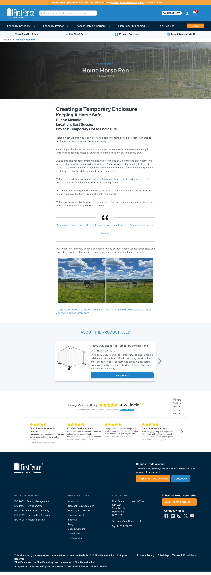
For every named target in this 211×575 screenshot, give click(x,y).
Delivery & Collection (79, 510)
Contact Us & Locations (81, 505)
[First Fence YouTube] (192, 516)
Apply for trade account (153, 478)
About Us (73, 501)
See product (122, 375)
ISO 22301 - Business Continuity (31, 510)
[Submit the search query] (41, 13)
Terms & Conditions (184, 555)
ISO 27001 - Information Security (32, 515)
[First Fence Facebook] (166, 516)
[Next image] (159, 361)
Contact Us (181, 478)
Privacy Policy (145, 555)
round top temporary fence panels (109, 179)
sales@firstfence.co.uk (129, 309)
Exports (72, 519)
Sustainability (75, 533)
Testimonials (75, 538)
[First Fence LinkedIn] (173, 516)
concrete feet (140, 179)
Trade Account (76, 515)
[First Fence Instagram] (179, 516)
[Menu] (202, 13)
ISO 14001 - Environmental (28, 505)
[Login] (187, 13)
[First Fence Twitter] (186, 516)
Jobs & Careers (76, 528)
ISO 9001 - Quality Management (31, 501)
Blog (70, 524)
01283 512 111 (173, 13)
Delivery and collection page (127, 2)
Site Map (163, 555)
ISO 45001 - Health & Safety (29, 519)
